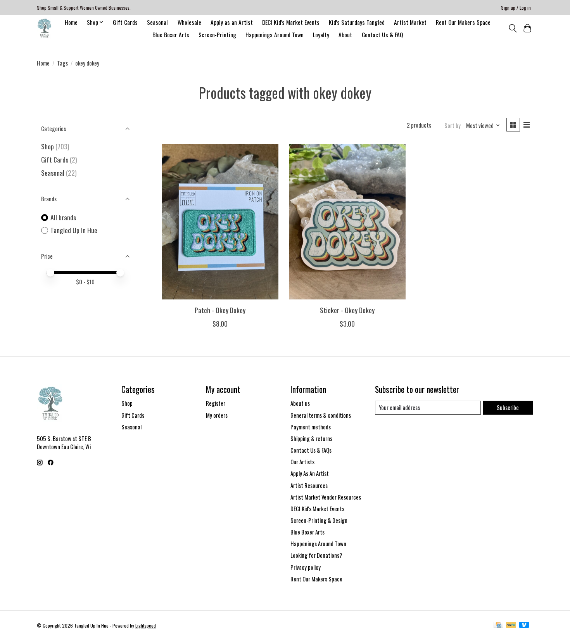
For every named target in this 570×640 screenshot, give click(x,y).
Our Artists (302, 462)
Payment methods (310, 427)
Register (215, 403)
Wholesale (189, 22)
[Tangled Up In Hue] (44, 28)
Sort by (452, 125)
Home (71, 22)
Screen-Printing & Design (318, 520)
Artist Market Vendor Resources (325, 497)
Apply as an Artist (232, 22)
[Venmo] (524, 626)
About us (300, 403)
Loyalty (321, 34)
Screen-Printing (217, 34)
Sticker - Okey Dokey (347, 310)
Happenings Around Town (274, 34)
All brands (63, 217)
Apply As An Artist (309, 473)
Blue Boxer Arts (170, 34)
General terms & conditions (320, 415)
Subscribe (508, 407)
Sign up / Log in (516, 7)
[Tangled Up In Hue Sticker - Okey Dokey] (347, 221)
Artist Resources (309, 485)
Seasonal (157, 22)
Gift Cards (125, 22)
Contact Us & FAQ (382, 34)
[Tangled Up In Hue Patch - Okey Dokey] (220, 221)
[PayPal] (511, 626)
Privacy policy (305, 567)
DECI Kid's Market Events (291, 22)
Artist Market (410, 22)
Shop (47, 146)
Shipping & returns (311, 438)
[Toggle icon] (512, 28)
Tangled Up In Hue (73, 230)
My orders (217, 415)
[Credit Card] (498, 626)
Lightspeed (145, 625)
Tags (62, 63)
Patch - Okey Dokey (220, 310)
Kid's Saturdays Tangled (357, 22)
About (345, 34)
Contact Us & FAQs (311, 450)
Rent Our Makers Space (463, 22)
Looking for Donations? (316, 555)
